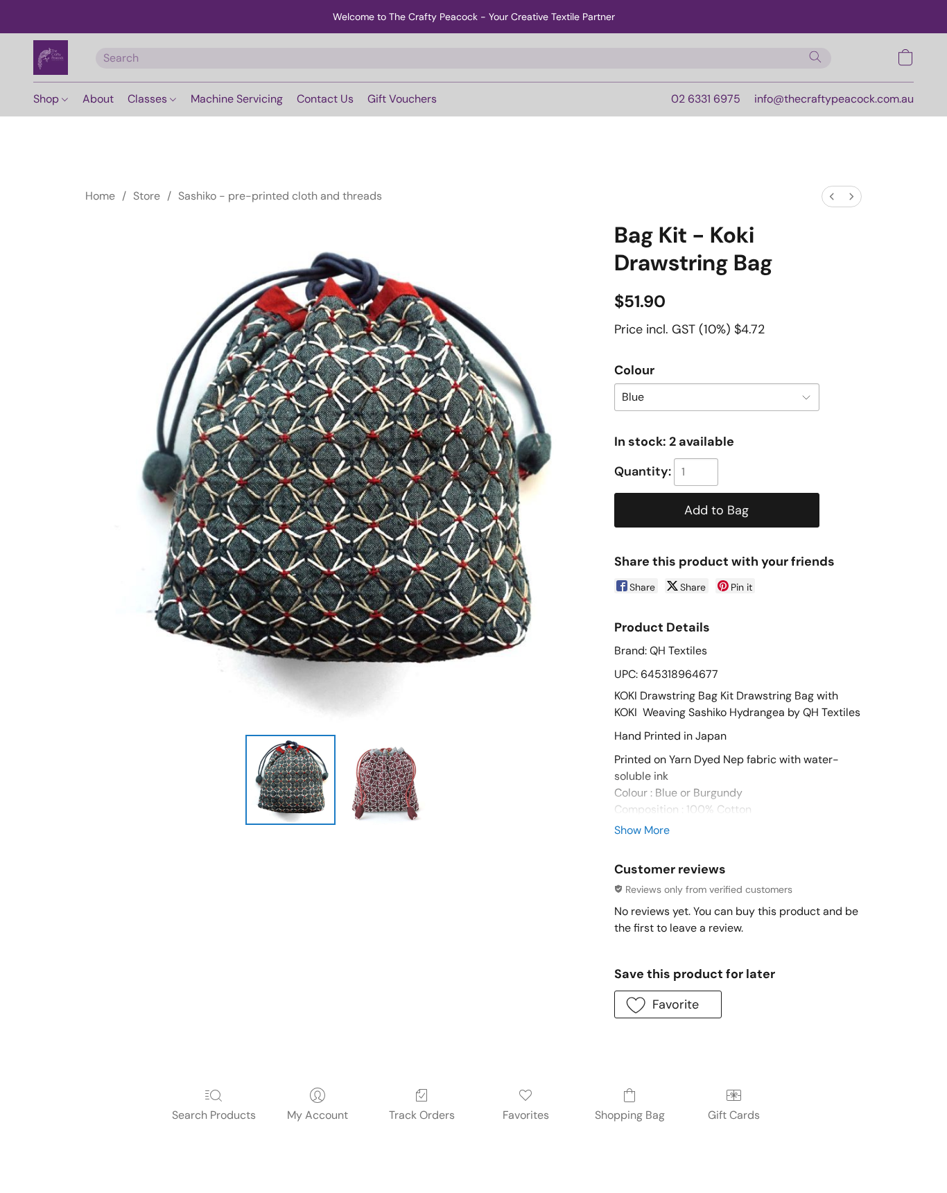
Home (100, 196)
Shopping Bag (630, 1115)
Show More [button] (642, 830)
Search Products (214, 1115)
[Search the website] (815, 57)
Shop (47, 99)
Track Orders (422, 1115)
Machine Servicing (237, 99)
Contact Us (325, 99)
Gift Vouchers (402, 99)
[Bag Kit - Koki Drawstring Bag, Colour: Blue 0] (290, 780)
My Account (317, 1115)
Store (146, 196)
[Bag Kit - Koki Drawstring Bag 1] (386, 780)
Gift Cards (734, 1115)
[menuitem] (832, 196)
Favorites (526, 1115)
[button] (50, 57)
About (98, 99)
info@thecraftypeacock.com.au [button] (834, 99)
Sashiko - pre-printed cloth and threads (280, 196)
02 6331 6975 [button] (705, 99)
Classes (149, 99)
